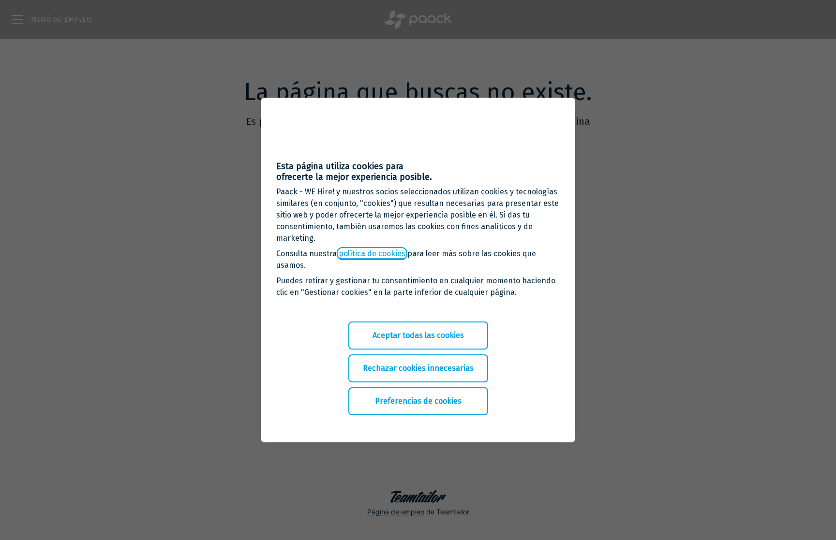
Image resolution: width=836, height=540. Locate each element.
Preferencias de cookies (418, 401)
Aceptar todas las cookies (418, 335)
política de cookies (372, 253)
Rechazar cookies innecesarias (418, 368)
